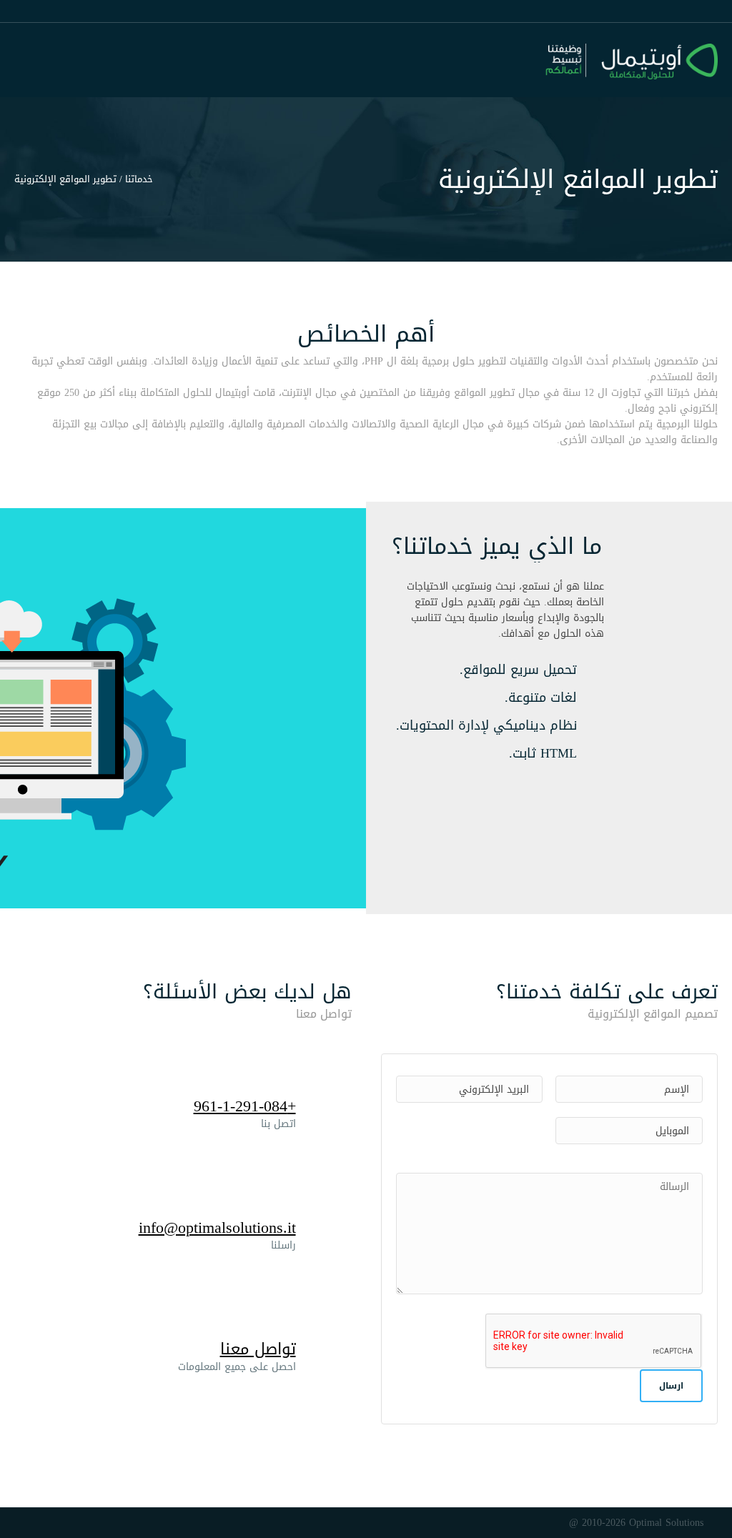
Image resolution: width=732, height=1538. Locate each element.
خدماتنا (139, 179)
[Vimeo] (35, 1521)
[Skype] (20, 1521)
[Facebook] (97, 1521)
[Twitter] (76, 1521)
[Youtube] (55, 1521)
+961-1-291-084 (245, 1106)
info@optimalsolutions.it (217, 1228)
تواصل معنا (258, 1349)
